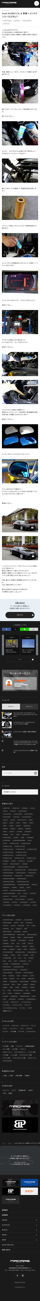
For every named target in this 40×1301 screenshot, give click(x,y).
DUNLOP (25, 946)
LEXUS (30, 840)
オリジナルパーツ (15, 1002)
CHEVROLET (28, 831)
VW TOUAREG (26, 905)
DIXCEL (18, 946)
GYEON (13, 955)
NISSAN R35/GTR (15, 864)
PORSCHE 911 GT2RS (23, 867)
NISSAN (6, 864)
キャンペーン (6, 1090)
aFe (22, 922)
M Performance (7, 967)
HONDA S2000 (7, 837)
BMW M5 (6, 828)
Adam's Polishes (7, 922)
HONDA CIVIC (26, 834)
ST (4, 990)
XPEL (5, 999)
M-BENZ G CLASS (32, 849)
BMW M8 (21, 828)
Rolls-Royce (6, 887)
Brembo (13, 937)
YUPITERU (21, 999)
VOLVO (25, 893)
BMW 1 (31, 820)
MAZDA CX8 (22, 861)
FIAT (12, 834)
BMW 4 (18, 823)
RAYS (13, 984)
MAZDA (14, 861)
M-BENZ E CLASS (21, 849)
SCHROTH (25, 987)
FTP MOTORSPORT (8, 952)
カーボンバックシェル (26, 1002)
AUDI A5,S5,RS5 (18, 814)
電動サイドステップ (8, 1011)
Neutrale (25, 975)
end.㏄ (5, 949)
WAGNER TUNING (25, 996)
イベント (14, 1090)
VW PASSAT (6, 902)
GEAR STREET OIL (32, 952)
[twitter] (15, 629)
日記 (5, 1093)
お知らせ (31, 1090)
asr (13, 928)
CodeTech (13, 940)
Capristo (6, 940)
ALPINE (13, 925)
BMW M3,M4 (27, 825)
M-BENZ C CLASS (8, 846)
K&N (5, 961)
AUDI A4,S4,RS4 (7, 20)
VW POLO (15, 902)
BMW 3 (11, 823)
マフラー (5, 1028)
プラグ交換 (6, 1055)
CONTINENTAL (22, 940)
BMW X (5, 831)
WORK (34, 996)
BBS (26, 928)
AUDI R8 (13, 820)
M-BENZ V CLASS (32, 858)
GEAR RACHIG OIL (20, 952)
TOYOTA (6, 890)
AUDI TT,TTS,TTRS (22, 820)
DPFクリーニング (32, 1058)
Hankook (26, 955)
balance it (19, 928)
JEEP (23, 837)
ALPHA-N (6, 925)
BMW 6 (31, 823)
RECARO (26, 984)
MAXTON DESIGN (28, 972)
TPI (4, 993)
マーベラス (22, 1008)
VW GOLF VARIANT (20, 899)
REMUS (5, 987)
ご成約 (5, 1075)
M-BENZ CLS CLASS (8, 849)
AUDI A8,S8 (16, 817)
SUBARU (15, 887)
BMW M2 (19, 825)
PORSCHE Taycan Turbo (23, 881)
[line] (24, 629)
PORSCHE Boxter (33, 870)
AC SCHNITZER (28, 919)
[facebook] (6, 629)
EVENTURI (32, 949)
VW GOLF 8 (23, 896)
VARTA (10, 993)
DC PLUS (31, 943)
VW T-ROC (33, 902)
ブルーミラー (28, 1005)
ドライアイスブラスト (8, 1061)
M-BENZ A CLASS (14, 843)
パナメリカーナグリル (17, 1005)
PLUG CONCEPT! (25, 981)
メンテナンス (6, 23)
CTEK (24, 943)
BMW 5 (25, 823)
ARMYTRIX (6, 928)
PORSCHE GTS (19, 875)
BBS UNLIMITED (7, 931)
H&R (19, 955)
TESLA (28, 887)
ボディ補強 (13, 1031)
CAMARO (20, 831)
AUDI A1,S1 (13, 811)
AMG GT (6, 811)
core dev (31, 940)
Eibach (32, 946)
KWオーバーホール (8, 1052)
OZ (18, 978)
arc (28, 925)
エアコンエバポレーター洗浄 (19, 1058)
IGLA (20, 958)
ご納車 (11, 1075)
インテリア (6, 1031)
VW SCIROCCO (24, 902)
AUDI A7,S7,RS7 (7, 817)
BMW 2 (5, 823)
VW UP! (35, 905)
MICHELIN (11, 975)
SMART (32, 987)
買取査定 (27, 1075)
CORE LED (6, 943)
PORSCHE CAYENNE (8, 872)
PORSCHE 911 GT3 (8, 870)
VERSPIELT (17, 993)
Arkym (33, 925)
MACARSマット (24, 969)
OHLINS (12, 978)
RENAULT (35, 884)
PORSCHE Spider (22, 878)
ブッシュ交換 (14, 1055)
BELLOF (25, 931)
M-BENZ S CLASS (8, 858)
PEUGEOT (25, 864)
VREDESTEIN (14, 996)
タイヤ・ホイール (25, 1025)
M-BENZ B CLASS (26, 843)
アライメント (23, 1049)
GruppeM (6, 955)
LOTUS (5, 843)
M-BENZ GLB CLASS (8, 852)
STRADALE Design (18, 990)
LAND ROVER (7, 840)
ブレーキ (34, 1025)
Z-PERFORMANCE (31, 999)
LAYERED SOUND (16, 964)
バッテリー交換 (32, 1052)
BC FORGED (17, 931)
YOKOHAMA (12, 999)
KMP (16, 961)
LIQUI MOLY (26, 964)
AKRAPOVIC (29, 922)
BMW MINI (28, 828)
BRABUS (6, 937)
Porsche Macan (29, 875)
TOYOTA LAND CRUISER (9, 893)
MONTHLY (29, 706)
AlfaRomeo (25, 808)
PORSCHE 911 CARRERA (9, 867)
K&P (10, 961)
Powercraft (6, 984)
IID (25, 958)
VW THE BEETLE (7, 905)
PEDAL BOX (31, 978)
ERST (25, 949)
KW (30, 961)
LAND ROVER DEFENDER (19, 840)
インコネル (6, 1002)
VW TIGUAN (17, 905)
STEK (9, 990)
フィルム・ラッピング (27, 20)
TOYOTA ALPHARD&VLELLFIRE (18, 890)
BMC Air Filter (21, 934)
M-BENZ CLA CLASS (20, 846)
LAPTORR (6, 964)
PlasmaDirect (14, 981)
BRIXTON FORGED (28, 937)
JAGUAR (16, 837)
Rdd (19, 984)
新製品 (10, 1093)
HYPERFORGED (7, 958)
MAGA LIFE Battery (8, 972)
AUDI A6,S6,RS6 (29, 814)
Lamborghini (30, 837)
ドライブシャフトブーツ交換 (26, 1055)
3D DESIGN (18, 919)
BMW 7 (5, 825)
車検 (13, 1046)
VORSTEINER (27, 993)
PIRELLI (5, 981)
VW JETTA (30, 899)
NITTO (32, 975)
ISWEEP (31, 958)
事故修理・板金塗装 (30, 1046)
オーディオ (21, 1031)
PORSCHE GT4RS (8, 875)
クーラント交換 (7, 1058)
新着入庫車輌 (19, 1075)
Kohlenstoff (23, 961)
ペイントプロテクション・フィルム (10, 1008)
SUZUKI (22, 887)
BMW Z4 (12, 831)
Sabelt (17, 987)
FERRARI (6, 834)
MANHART (18, 972)
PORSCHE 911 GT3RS (21, 870)
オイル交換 (6, 1046)
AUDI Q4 (6, 820)
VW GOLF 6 (6, 896)
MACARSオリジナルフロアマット (10, 969)
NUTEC (5, 978)
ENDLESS (12, 949)
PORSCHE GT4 (32, 872)
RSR (12, 987)
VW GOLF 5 (33, 893)
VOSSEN (6, 996)
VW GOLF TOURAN (8, 899)
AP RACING (21, 925)
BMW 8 (11, 825)
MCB (5, 975)
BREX (19, 937)
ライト (22, 1028)
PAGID (23, 978)
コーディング (6, 1025)
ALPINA (33, 808)
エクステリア (17, 20)
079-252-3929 (14, 1270)
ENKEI (19, 949)
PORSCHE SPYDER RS (9, 881)
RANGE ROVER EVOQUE (9, 884)
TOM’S (33, 990)
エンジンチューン (14, 1028)
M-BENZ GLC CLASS (21, 852)
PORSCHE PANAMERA (9, 878)
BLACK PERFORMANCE (9, 934)
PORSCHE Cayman (21, 872)
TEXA (27, 990)
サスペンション (15, 1025)
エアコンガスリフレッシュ (20, 1052)
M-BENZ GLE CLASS (8, 855)
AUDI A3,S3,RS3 (23, 811)
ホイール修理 (6, 1049)
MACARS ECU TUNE (19, 967)
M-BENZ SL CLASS (19, 858)
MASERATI (6, 861)
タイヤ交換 (15, 1049)
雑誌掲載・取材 (22, 1090)
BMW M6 (13, 828)
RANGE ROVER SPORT (23, 884)
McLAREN (30, 861)
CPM (13, 943)
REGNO (33, 984)
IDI (15, 958)
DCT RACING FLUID (8, 946)
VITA (19, 893)
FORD (18, 834)
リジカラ (30, 1008)
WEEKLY (11, 706)
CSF (18, 943)
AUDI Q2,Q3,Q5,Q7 (27, 817)
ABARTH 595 (7, 808)
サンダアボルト (7, 1005)
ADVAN (16, 922)
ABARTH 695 (16, 808)
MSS (19, 975)
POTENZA (34, 981)
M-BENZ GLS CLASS (21, 855)
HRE (32, 955)
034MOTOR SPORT (8, 919)
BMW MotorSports (32, 934)
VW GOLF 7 (14, 896)
